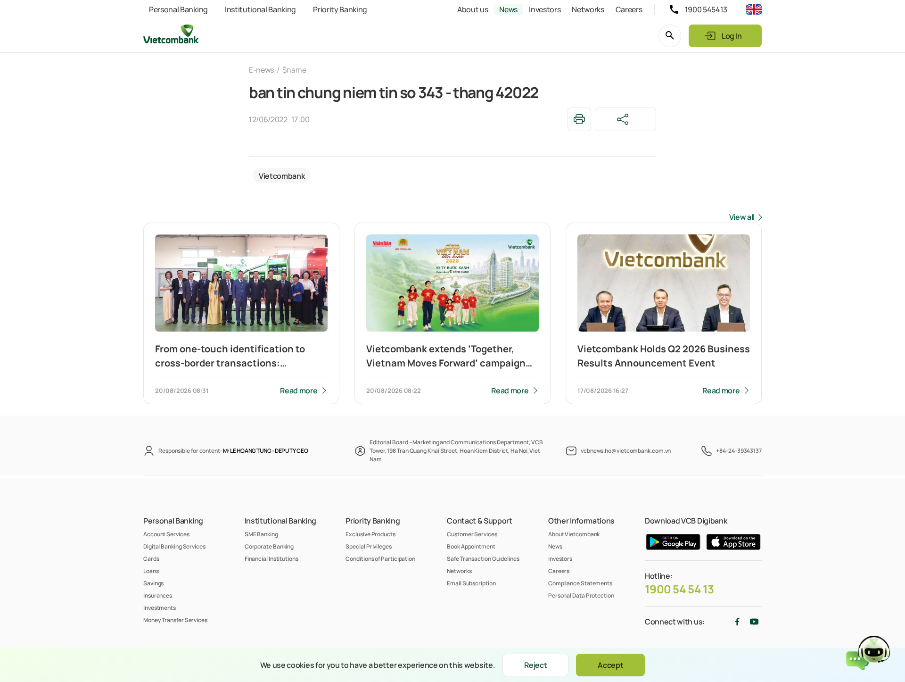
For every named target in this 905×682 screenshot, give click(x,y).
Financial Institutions (271, 559)
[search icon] (669, 36)
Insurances (157, 595)
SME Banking (261, 534)
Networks (588, 9)
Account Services (166, 534)
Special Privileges (368, 546)
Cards (151, 559)
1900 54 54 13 (679, 589)
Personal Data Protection (581, 595)
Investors (544, 9)
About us (472, 9)
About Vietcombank (574, 534)
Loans (151, 571)
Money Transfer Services (175, 620)
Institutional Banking (260, 9)
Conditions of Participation (380, 559)
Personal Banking (178, 9)
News (508, 9)
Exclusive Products (370, 534)
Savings (153, 583)
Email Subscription (471, 583)
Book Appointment (471, 546)
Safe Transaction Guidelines (483, 559)
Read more (298, 390)
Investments (159, 608)
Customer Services (472, 534)
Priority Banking (340, 9)
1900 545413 (706, 9)
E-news (261, 70)
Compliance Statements (580, 583)
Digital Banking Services (174, 546)
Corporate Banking (269, 546)
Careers (629, 9)
